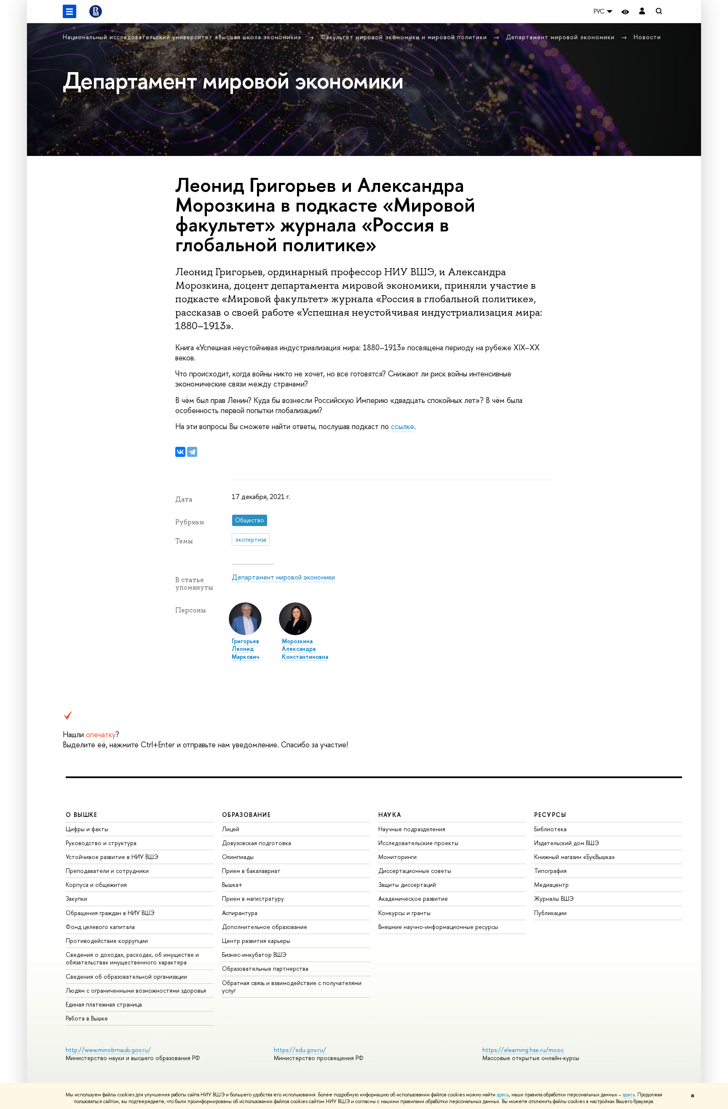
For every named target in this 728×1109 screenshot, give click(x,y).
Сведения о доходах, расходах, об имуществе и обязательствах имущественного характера (132, 958)
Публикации (550, 913)
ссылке (402, 426)
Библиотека (550, 829)
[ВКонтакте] (180, 452)
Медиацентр (551, 885)
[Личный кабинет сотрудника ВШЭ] (642, 11)
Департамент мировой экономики (561, 37)
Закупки (76, 898)
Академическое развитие (413, 898)
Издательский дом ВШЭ (566, 843)
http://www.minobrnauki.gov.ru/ (108, 1050)
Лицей (230, 829)
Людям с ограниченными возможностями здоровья (136, 990)
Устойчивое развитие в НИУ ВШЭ (112, 857)
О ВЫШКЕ (82, 815)
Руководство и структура (101, 843)
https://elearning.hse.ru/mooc (523, 1050)
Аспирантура (239, 913)
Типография (550, 871)
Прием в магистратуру (253, 898)
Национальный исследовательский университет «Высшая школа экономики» (183, 37)
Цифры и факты (87, 829)
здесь (503, 1094)
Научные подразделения (411, 829)
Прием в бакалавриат (251, 871)
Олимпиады (238, 857)
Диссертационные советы (414, 871)
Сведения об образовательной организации (126, 976)
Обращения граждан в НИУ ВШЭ (110, 913)
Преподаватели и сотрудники (107, 871)
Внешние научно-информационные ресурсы (438, 927)
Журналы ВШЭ (554, 898)
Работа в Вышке (87, 1018)
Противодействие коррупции (107, 941)
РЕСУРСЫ (550, 815)
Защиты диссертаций (407, 885)
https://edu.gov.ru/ (300, 1050)
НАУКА (389, 815)
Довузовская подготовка (256, 843)
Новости (647, 37)
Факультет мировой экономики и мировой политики (405, 37)
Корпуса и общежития (96, 885)
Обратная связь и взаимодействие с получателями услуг (291, 986)
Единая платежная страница (104, 1004)
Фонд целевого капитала (100, 927)
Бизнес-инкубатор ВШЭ (254, 955)
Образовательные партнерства (265, 968)
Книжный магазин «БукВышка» (574, 857)
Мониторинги (397, 857)
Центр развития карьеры (256, 941)
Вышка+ (232, 885)
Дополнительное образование (264, 927)
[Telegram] (192, 452)
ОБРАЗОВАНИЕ (246, 815)
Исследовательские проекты (418, 843)
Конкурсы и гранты (404, 913)
